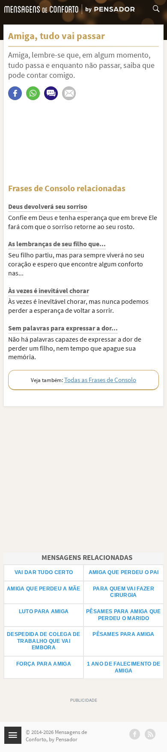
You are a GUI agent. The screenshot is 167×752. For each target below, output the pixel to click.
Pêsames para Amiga (123, 634)
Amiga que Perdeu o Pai (124, 572)
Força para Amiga (43, 664)
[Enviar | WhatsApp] (33, 93)
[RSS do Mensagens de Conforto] (150, 734)
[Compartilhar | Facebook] (15, 93)
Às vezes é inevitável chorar (48, 290)
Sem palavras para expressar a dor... (63, 328)
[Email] (69, 93)
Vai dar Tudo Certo (44, 572)
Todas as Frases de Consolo (100, 380)
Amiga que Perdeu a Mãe (44, 589)
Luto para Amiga (44, 611)
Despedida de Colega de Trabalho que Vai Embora (44, 641)
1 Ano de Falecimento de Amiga (124, 667)
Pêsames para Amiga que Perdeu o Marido (123, 614)
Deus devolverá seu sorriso (47, 206)
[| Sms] (51, 93)
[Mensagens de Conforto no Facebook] (134, 734)
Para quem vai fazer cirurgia (123, 592)
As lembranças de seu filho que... (57, 243)
